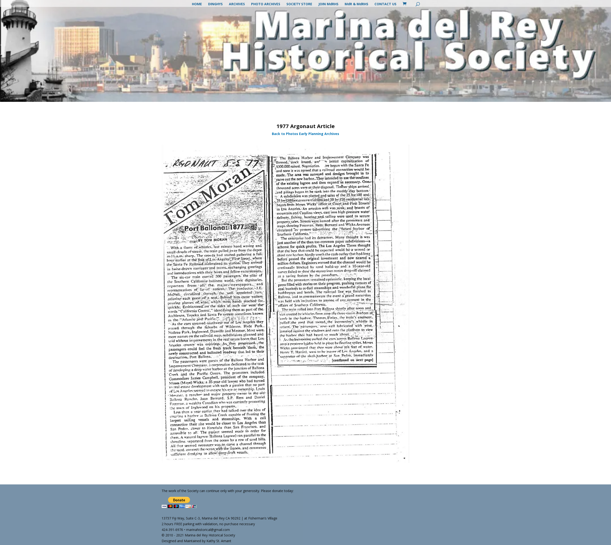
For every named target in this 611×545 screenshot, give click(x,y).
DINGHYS (215, 4)
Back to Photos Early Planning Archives (305, 133)
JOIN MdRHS (328, 4)
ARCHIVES (237, 4)
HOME (197, 4)
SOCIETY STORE (299, 4)
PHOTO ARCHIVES (265, 4)
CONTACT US (385, 4)
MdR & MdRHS (356, 4)
